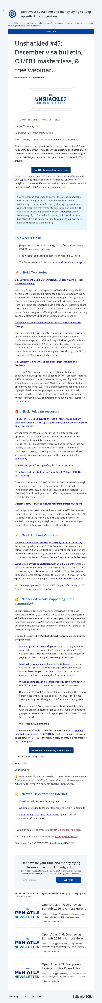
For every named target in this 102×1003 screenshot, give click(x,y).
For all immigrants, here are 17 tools (39, 814)
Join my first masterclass (67, 245)
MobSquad (73, 175)
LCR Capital (21, 179)
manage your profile (66, 836)
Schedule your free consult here (66, 578)
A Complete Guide (28, 807)
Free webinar (26, 255)
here (47, 222)
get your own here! (72, 218)
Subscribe (51, 31)
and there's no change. (71, 262)
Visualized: (24, 801)
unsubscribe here (71, 829)
